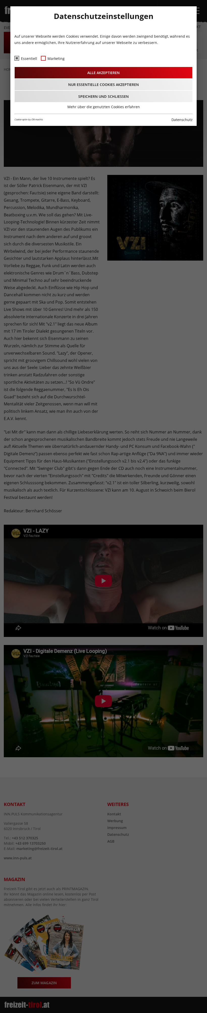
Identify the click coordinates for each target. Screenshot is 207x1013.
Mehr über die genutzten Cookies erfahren (103, 106)
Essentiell (29, 58)
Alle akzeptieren (103, 72)
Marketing (56, 58)
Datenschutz (182, 119)
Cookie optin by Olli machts (28, 119)
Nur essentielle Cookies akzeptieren (103, 84)
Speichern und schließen (103, 96)
